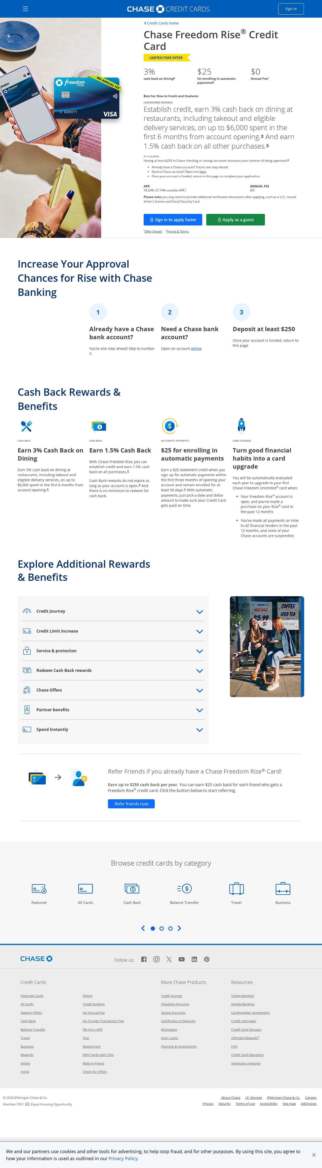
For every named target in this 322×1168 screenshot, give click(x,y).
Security (225, 1103)
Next (179, 928)
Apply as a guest (244, 221)
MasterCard (91, 1046)
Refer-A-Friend (93, 1063)
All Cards (86, 902)
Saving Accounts (173, 1012)
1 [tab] (152, 928)
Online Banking (242, 995)
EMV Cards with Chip (98, 1054)
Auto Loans (169, 1038)
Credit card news (243, 1021)
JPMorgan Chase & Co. (283, 1097)
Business (283, 902)
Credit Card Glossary (246, 1029)
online (196, 348)
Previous (142, 928)
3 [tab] (170, 928)
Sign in (294, 8)
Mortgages (169, 1029)
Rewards (27, 1054)
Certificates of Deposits (178, 1021)
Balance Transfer (184, 902)
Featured (39, 902)
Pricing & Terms (178, 231)
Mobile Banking (242, 1004)
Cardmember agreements (250, 1012)
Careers (310, 1097)
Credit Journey (171, 995)
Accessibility (269, 1103)
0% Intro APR (92, 1029)
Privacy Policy (123, 1158)
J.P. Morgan (253, 1097)
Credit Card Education (247, 1054)
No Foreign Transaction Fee (103, 1021)
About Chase (230, 1097)
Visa (86, 1038)
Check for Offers (95, 1071)
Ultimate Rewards (245, 1038)
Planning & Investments (179, 1046)
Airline (25, 1063)
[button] (314, 1155)
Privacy (208, 1103)
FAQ (234, 1046)
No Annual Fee (94, 1012)
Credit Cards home (163, 23)
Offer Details (153, 231)
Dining (87, 995)
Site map (289, 1103)
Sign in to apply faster (178, 221)
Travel (238, 902)
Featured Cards (32, 995)
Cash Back (132, 902)
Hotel (25, 1071)
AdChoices (308, 1103)
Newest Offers (31, 1012)
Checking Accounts (175, 1004)
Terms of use (245, 1103)
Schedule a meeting (245, 1063)
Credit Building (94, 1004)
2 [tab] (161, 928)
